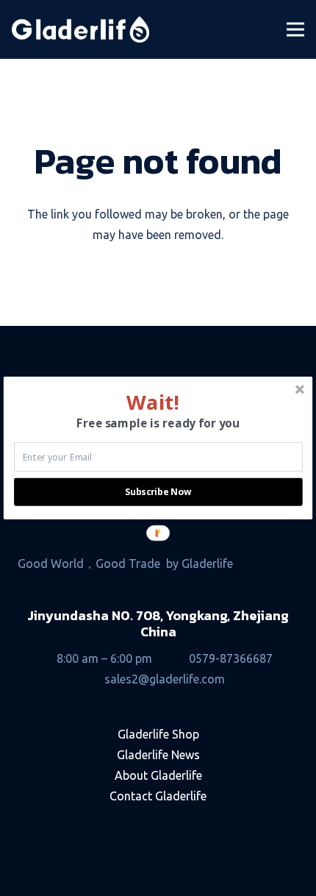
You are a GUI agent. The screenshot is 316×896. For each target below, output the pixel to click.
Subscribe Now (158, 492)
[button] (153, 402)
